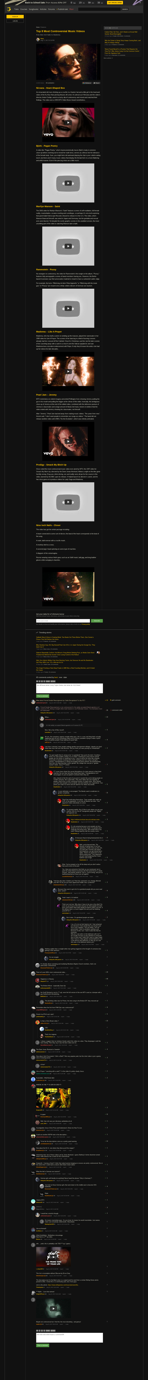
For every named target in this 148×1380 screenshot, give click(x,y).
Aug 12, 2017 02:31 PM (70, 787)
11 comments (121, 55)
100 (43, 1110)
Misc (110, 28)
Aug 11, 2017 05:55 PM (62, 968)
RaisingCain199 (49, 1224)
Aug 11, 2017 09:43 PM (55, 1275)
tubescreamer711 (41, 1060)
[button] (107, 698)
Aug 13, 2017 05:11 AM (82, 876)
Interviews (115, 55)
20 (52, 1045)
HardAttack (39, 1173)
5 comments (121, 44)
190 (45, 1294)
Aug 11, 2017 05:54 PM (66, 1189)
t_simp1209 (39, 1269)
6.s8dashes (39, 1080)
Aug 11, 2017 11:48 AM (54, 1051)
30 (51, 732)
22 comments (54, 656)
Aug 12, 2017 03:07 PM (80, 795)
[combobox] (69, 688)
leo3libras (39, 1231)
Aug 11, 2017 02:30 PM (63, 1180)
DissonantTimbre (45, 968)
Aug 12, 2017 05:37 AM (62, 1030)
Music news (47, 649)
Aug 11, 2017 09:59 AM (55, 1150)
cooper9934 (39, 1009)
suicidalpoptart (45, 1143)
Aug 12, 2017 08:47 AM (60, 732)
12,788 (45, 1150)
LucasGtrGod (66, 876)
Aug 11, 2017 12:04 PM (55, 1009)
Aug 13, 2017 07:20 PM (87, 944)
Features (114, 44)
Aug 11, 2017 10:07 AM (56, 1158)
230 (47, 996)
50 (52, 1003)
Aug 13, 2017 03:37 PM (65, 952)
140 (73, 876)
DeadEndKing (49, 1030)
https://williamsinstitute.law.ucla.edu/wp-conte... (86, 819)
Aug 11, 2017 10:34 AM (57, 1023)
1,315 (49, 1137)
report (64, 702)
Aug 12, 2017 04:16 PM (63, 1224)
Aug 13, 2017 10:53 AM (52, 1287)
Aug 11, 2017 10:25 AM (61, 1045)
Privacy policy (86, 624)
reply (70, 702)
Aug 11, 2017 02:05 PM (53, 1130)
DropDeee (39, 1150)
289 (45, 1080)
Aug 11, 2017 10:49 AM (55, 702)
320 (43, 1202)
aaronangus (65, 913)
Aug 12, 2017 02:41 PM (79, 913)
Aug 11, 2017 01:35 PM (60, 1116)
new (60, 677)
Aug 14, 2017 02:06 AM (54, 1294)
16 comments (54, 664)
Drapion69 (39, 1110)
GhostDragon (40, 1167)
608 (46, 1275)
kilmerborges (40, 1275)
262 (56, 952)
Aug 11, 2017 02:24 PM (63, 712)
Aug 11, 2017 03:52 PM (60, 1215)
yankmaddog (40, 1016)
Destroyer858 (44, 1116)
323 (54, 712)
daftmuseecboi (40, 1051)
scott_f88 (43, 1123)
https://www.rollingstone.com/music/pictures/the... (63, 1285)
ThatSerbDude (49, 1036)
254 (54, 1036)
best (56, 677)
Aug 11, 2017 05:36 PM (63, 1195)
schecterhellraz (40, 1137)
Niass (42, 38)
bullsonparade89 (45, 988)
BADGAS (43, 996)
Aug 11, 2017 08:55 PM (55, 1123)
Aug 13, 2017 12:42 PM (63, 1036)
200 (52, 1143)
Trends (46, 672)
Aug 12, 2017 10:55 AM (80, 893)
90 (43, 1269)
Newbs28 (47, 1003)
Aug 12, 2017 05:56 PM (89, 815)
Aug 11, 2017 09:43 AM (59, 1137)
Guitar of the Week (118, 36)
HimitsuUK (39, 1202)
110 (70, 913)
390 (50, 1073)
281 (50, 742)
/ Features (43, 27)
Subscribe (97, 621)
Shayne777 (44, 981)
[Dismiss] (140, 2)
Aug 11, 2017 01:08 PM (54, 1173)
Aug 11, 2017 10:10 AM (61, 1143)
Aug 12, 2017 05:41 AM (59, 742)
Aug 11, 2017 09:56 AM (56, 981)
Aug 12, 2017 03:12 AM (59, 988)
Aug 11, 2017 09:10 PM (56, 996)
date (65, 677)
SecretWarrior (44, 1045)
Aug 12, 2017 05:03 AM (61, 750)
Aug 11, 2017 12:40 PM (52, 1209)
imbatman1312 (58, 884)
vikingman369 (40, 1158)
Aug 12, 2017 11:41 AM (61, 1003)
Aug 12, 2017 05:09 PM (78, 805)
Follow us (88, 83)
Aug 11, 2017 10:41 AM (51, 1231)
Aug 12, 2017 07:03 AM (71, 767)
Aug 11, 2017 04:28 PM (54, 1080)
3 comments (127, 36)
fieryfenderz (48, 750)
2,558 (65, 884)
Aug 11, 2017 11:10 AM (55, 1060)
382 (53, 968)
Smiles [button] (48, 681)
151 (51, 1116)
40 (50, 988)
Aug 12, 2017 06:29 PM (96, 860)
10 (46, 1060)
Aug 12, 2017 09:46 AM (52, 1202)
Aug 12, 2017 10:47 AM (74, 884)
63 (44, 1130)
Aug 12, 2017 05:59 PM (87, 833)
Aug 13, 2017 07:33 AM (89, 919)
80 (46, 702)
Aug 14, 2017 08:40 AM (52, 1324)
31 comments (52, 641)
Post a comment (42, 696)
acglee (38, 1324)
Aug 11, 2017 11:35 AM (59, 1073)
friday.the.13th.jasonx (47, 712)
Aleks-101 (43, 1023)
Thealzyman (39, 1287)
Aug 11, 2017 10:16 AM (52, 1110)
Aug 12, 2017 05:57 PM (87, 822)
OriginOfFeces (40, 1294)
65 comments (50, 83)
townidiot (47, 732)
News (38, 27)
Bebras (38, 1239)
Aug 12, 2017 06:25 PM (97, 840)
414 (47, 1158)
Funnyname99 (49, 952)
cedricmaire (39, 702)
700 (45, 1173)
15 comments (54, 649)
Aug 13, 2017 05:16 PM (71, 959)
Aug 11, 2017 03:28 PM (52, 1269)
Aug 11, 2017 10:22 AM (53, 1016)
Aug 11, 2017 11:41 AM (55, 1167)
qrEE (46, 742)
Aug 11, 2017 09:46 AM (58, 974)
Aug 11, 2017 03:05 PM (64, 719)
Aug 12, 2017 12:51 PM (83, 900)
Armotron (39, 1130)
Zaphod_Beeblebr (41, 1073)
